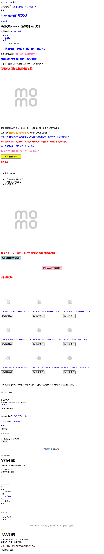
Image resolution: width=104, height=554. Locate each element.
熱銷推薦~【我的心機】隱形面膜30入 (25, 49)
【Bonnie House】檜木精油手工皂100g (45, 311)
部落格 (7, 38)
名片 (6, 40)
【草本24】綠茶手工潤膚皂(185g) (75, 339)
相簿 (6, 35)
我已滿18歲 (5, 550)
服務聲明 (71, 526)
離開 (11, 550)
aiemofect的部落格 (14, 16)
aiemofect (4, 404)
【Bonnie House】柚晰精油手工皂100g (76, 311)
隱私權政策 (63, 526)
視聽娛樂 (16, 422)
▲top (2, 425)
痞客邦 (15, 416)
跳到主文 (4, 21)
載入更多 (4, 429)
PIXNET (37, 526)
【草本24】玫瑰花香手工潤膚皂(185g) (76, 367)
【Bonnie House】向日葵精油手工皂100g (46, 339)
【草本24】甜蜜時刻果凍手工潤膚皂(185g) (47, 367)
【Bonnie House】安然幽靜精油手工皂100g (16, 339)
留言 (19, 416)
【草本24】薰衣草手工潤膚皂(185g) (14, 367)
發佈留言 (4, 441)
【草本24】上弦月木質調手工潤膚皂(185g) (16, 311)
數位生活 (17, 31)
